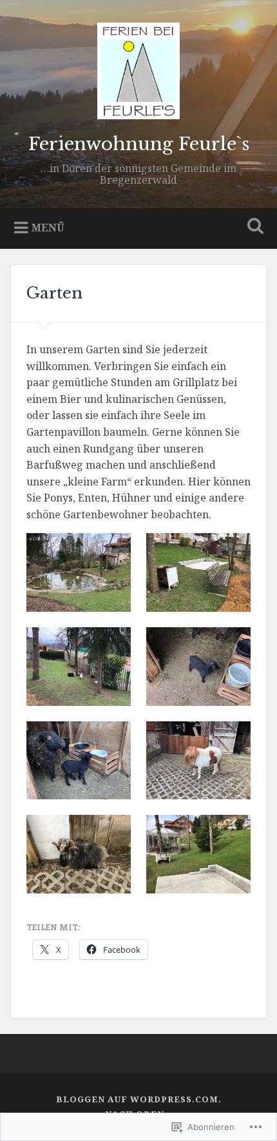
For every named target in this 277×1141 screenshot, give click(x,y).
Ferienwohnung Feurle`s (138, 144)
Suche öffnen (253, 227)
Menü (48, 227)
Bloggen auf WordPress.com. (139, 1099)
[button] (78, 572)
